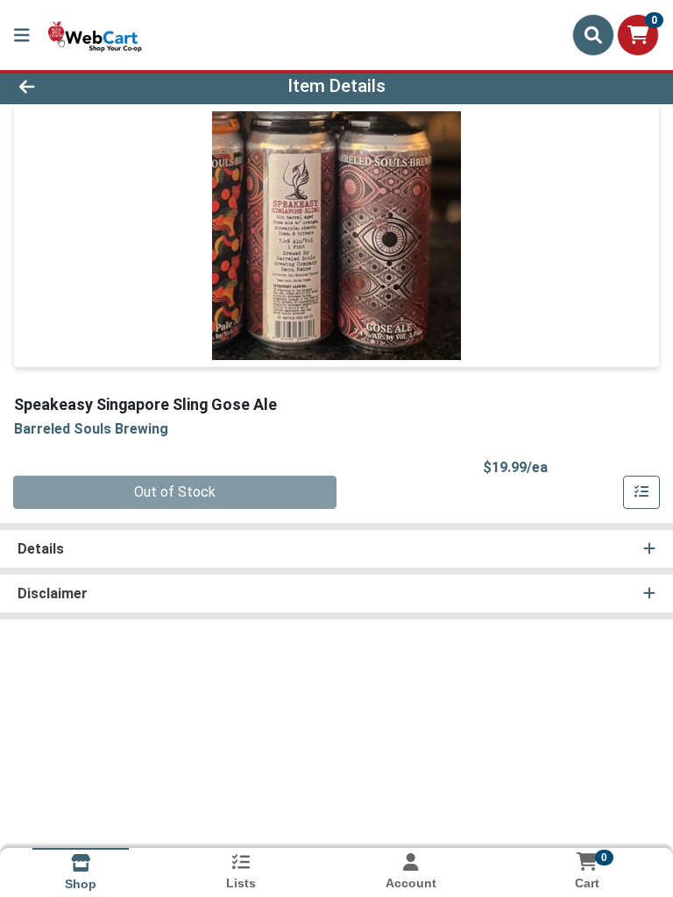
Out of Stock (175, 492)
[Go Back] (94, 85)
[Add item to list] (641, 492)
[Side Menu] (22, 35)
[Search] (593, 35)
